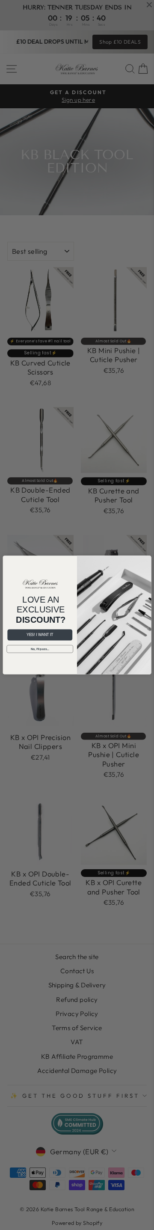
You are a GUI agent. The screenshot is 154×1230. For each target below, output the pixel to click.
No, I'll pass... (40, 649)
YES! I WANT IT (40, 635)
